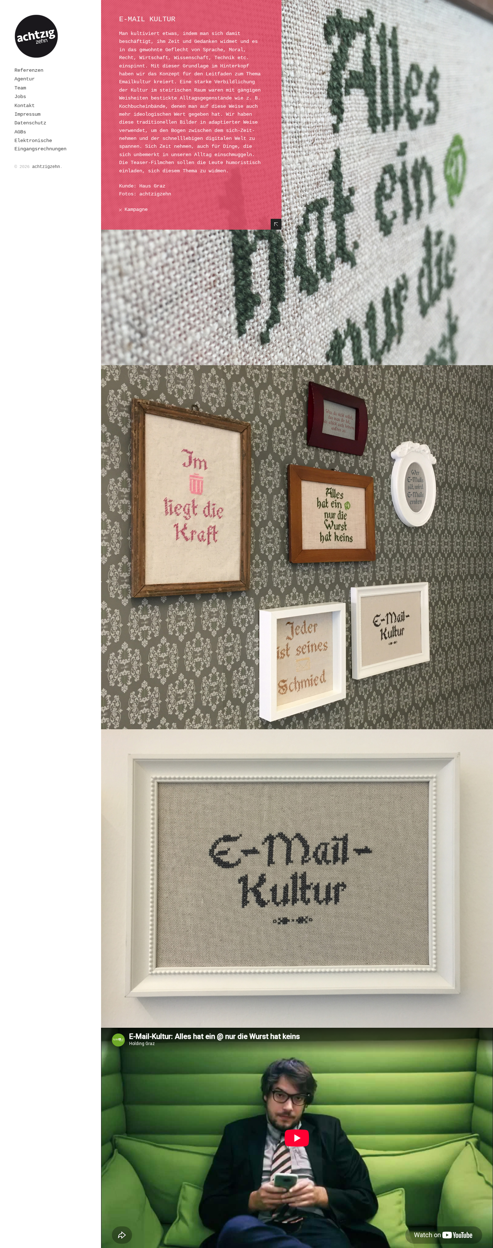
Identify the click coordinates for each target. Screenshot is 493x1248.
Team (20, 88)
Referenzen (28, 70)
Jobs (20, 96)
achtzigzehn (46, 166)
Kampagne (136, 209)
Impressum (27, 114)
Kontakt (24, 106)
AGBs (20, 132)
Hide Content (276, 224)
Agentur (24, 79)
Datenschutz (30, 123)
